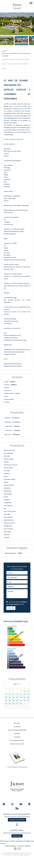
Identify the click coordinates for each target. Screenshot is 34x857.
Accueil (4, 51)
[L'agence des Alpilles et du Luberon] (17, 11)
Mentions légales (10, 846)
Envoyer (11, 608)
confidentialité (29, 853)
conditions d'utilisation (12, 854)
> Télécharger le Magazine (17, 767)
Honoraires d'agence (24, 846)
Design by (19, 848)
